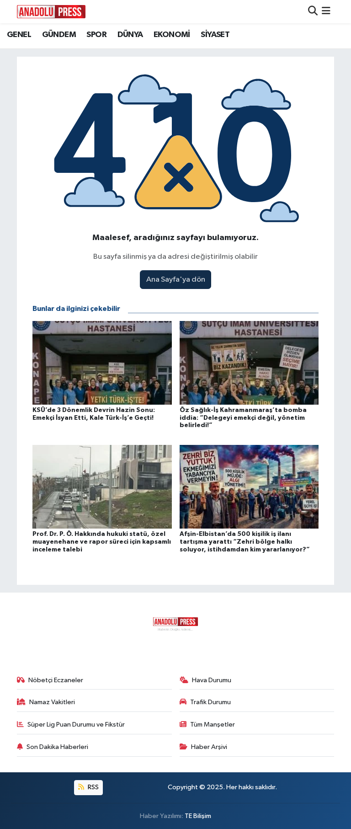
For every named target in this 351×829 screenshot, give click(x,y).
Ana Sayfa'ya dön (175, 279)
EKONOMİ (172, 35)
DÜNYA (130, 35)
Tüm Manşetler (212, 724)
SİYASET (215, 35)
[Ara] (313, 12)
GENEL (19, 35)
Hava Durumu (211, 680)
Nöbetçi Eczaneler (55, 680)
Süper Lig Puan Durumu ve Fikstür (76, 724)
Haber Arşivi (209, 746)
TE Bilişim (198, 816)
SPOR (96, 35)
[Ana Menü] (326, 12)
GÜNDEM (59, 35)
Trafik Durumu (210, 702)
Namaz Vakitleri (52, 702)
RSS (92, 787)
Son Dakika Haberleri (57, 746)
